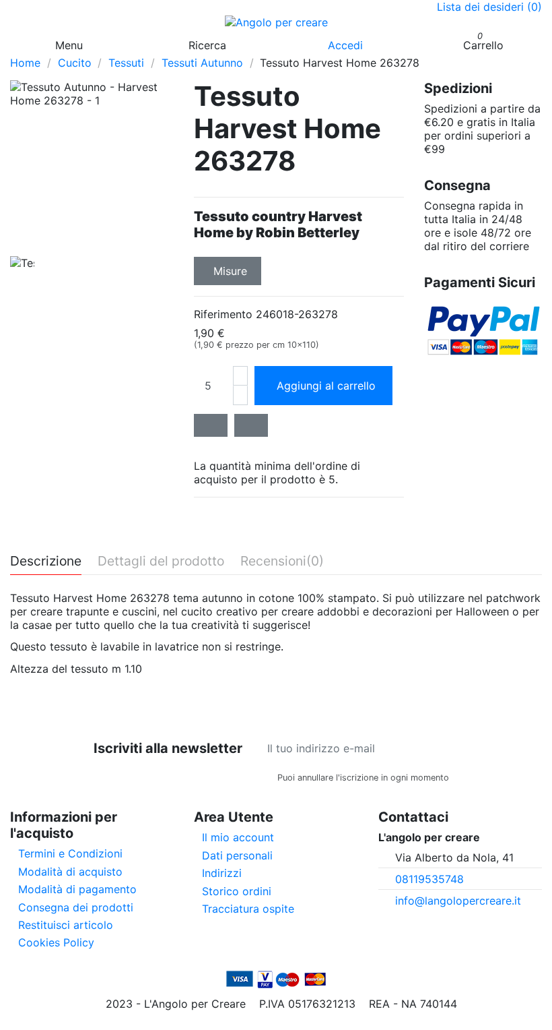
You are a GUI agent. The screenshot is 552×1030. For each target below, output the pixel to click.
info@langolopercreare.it (458, 900)
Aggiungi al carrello (326, 385)
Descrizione (45, 561)
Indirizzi (222, 873)
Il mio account (238, 837)
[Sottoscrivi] (458, 748)
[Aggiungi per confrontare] (251, 425)
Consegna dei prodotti (75, 907)
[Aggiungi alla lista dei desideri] (211, 425)
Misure (230, 271)
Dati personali (237, 855)
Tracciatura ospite (248, 908)
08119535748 (429, 879)
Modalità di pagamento (77, 889)
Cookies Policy (56, 942)
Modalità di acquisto (70, 871)
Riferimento (223, 314)
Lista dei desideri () (489, 6)
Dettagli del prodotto (161, 561)
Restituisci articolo (65, 925)
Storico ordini (236, 891)
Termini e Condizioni (70, 853)
